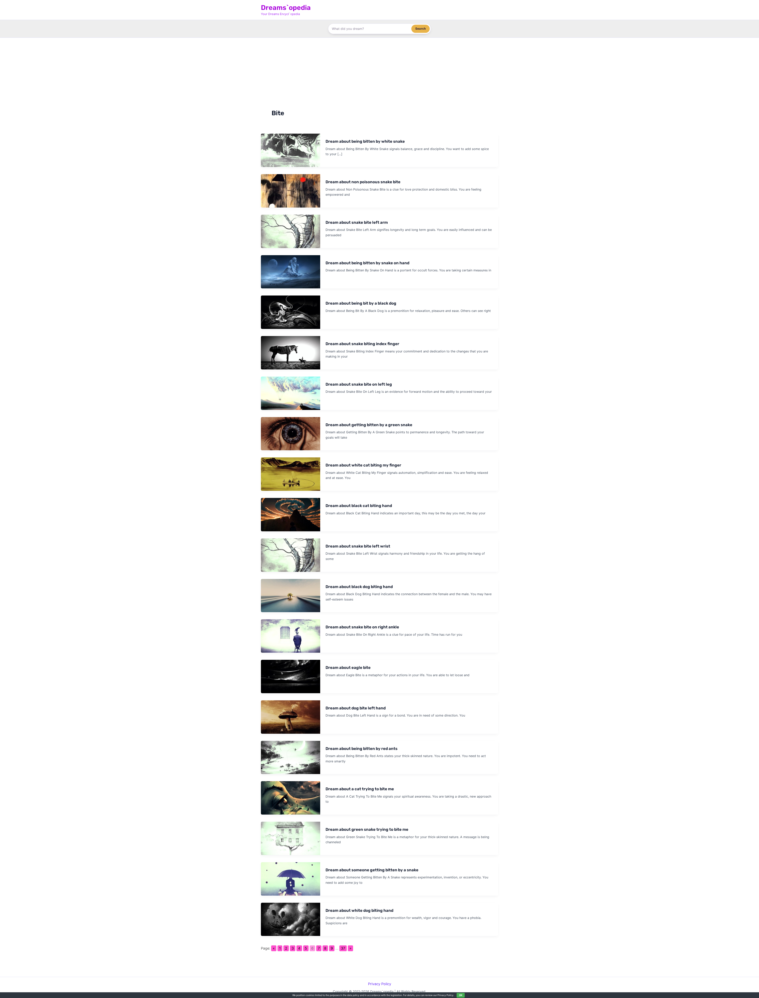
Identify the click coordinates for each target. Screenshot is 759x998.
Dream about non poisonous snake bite (363, 181)
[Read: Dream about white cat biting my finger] (290, 474)
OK (460, 995)
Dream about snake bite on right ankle (362, 627)
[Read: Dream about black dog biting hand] (290, 595)
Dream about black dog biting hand (359, 586)
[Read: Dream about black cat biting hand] (290, 514)
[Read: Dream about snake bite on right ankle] (290, 636)
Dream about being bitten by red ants (361, 748)
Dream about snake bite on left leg (359, 384)
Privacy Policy (379, 984)
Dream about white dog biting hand (359, 910)
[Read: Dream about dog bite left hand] (290, 717)
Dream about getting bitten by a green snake (369, 424)
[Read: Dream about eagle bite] (290, 676)
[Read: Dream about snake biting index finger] (290, 352)
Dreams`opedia (286, 8)
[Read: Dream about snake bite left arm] (290, 231)
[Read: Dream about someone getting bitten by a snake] (290, 878)
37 (343, 948)
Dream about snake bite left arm (357, 222)
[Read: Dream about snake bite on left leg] (290, 393)
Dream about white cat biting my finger (363, 465)
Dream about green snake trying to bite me (367, 829)
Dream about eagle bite (348, 667)
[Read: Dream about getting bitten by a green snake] (290, 433)
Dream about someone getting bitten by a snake (372, 870)
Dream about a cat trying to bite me (360, 789)
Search (420, 28)
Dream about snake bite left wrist (358, 546)
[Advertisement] (379, 67)
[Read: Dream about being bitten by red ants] (290, 757)
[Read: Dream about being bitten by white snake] (290, 150)
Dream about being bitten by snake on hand (367, 263)
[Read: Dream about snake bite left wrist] (290, 555)
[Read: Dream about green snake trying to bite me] (290, 838)
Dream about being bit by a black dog (361, 303)
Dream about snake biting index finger (362, 343)
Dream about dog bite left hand (356, 708)
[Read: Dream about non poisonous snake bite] (290, 190)
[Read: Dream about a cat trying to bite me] (290, 798)
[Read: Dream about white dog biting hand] (290, 919)
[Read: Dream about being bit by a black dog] (290, 312)
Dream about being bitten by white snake (365, 141)
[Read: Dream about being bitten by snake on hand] (290, 271)
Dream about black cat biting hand (359, 505)
